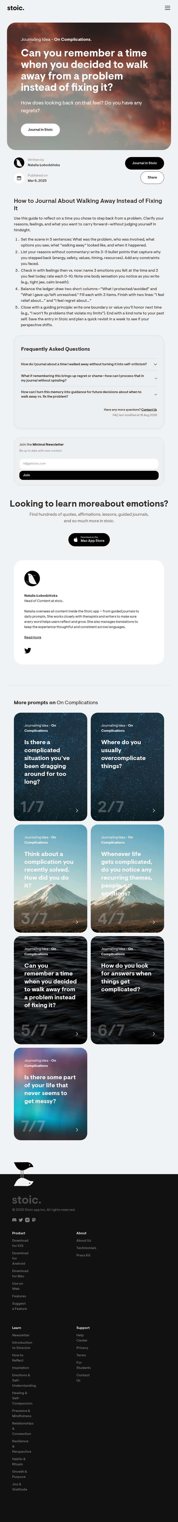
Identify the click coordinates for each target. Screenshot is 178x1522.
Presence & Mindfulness (21, 1413)
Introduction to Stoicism (22, 1345)
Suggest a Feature (19, 1306)
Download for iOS (20, 1243)
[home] (15, 7)
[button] (166, 8)
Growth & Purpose (19, 1474)
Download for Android (20, 1259)
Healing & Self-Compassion (22, 1398)
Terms (81, 1355)
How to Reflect (17, 1358)
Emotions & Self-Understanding (24, 1381)
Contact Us (149, 409)
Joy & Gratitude (19, 1487)
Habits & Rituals (19, 1462)
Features (19, 1296)
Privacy (82, 1348)
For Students (83, 1365)
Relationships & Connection (23, 1429)
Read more (32, 637)
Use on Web (17, 1286)
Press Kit (83, 1255)
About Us (83, 1241)
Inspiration (20, 1368)
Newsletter (21, 1335)
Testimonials (86, 1248)
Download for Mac (20, 1273)
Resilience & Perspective (21, 1447)
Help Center (81, 1338)
